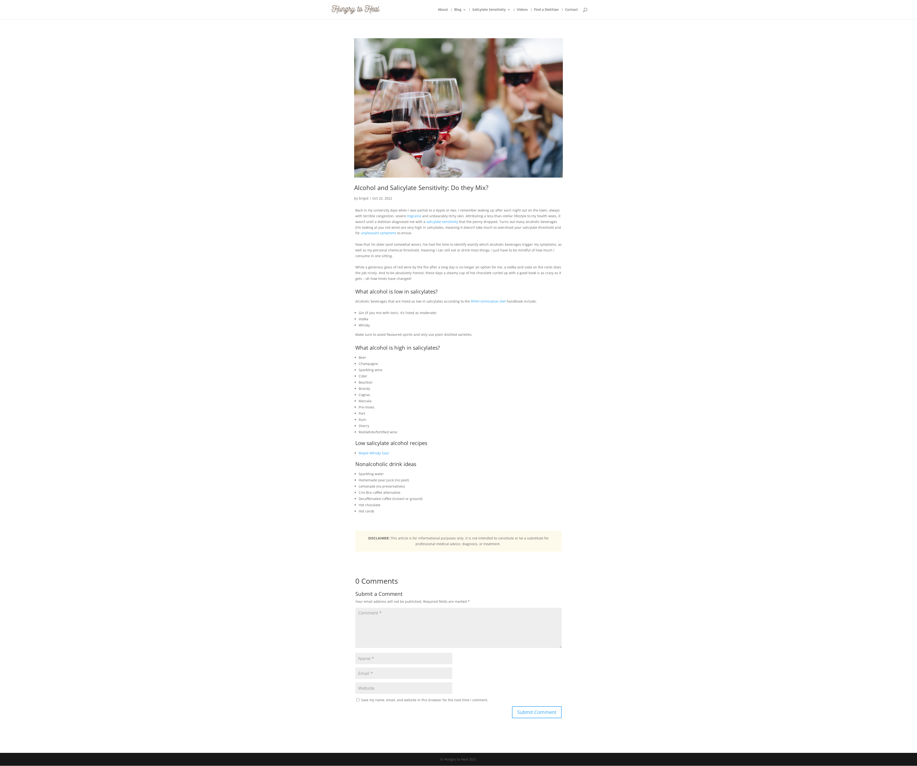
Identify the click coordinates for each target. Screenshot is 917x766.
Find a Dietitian (546, 10)
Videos (522, 10)
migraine (414, 216)
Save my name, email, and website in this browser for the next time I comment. (424, 700)
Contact (571, 10)
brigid (363, 198)
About (443, 10)
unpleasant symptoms (378, 233)
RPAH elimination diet (488, 301)
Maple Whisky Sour (374, 453)
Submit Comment (536, 712)
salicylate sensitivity (442, 221)
